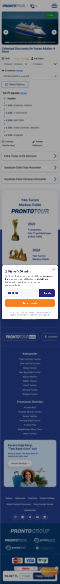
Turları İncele (30, 303)
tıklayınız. (46, 315)
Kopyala (47, 293)
